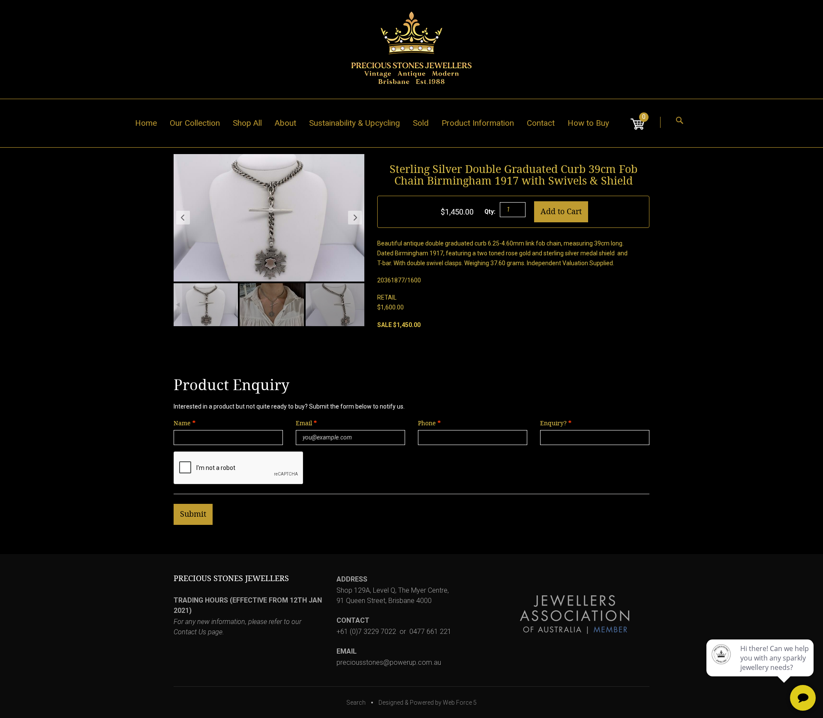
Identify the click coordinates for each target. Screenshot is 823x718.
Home (146, 123)
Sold (421, 123)
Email (305, 423)
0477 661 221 (430, 631)
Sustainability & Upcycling (354, 123)
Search (356, 702)
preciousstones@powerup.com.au (388, 662)
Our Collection (195, 123)
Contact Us (190, 632)
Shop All (247, 123)
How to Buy (588, 123)
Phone (427, 423)
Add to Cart (561, 211)
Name (182, 423)
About (285, 123)
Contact (541, 123)
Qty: (490, 211)
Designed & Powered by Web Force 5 (427, 702)
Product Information (478, 123)
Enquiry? (553, 423)
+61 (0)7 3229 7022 (366, 631)
